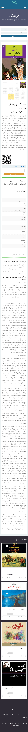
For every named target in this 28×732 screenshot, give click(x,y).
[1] (20, 369)
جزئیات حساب (24, 717)
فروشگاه (17, 714)
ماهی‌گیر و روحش (14, 184)
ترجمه (10, 183)
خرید (7, 616)
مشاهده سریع (10, 574)
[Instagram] (12, 710)
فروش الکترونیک (6, 714)
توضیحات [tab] (22, 254)
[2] (8, 390)
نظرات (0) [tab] (14, 254)
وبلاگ (22, 714)
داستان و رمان (20, 19)
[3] (18, 417)
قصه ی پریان (6, 183)
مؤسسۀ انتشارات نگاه (22, 184)
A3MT (11, 725)
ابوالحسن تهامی (19, 183)
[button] (3, 46)
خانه (25, 19)
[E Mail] (15, 710)
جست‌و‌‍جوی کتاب (13, 36)
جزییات (19, 577)
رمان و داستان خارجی (11, 19)
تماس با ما (12, 714)
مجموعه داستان (7, 184)
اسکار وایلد (14, 183)
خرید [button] (7, 577)
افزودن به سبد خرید (14, 174)
